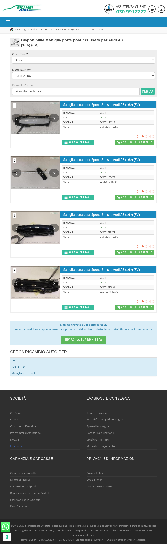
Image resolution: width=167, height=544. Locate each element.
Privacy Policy (95, 473)
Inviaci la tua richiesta (83, 339)
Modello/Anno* (21, 69)
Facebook (16, 446)
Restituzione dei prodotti (25, 486)
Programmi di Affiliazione (25, 433)
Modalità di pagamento (101, 446)
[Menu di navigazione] (9, 21)
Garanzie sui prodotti (23, 473)
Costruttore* (20, 54)
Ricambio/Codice (22, 85)
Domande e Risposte (99, 486)
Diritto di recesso (20, 480)
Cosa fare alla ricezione (100, 433)
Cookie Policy (95, 480)
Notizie (14, 439)
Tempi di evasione (97, 413)
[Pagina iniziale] (12, 29)
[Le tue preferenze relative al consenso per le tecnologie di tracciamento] (7, 537)
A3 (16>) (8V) (19, 366)
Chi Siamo (16, 413)
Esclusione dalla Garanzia (25, 500)
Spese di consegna (98, 426)
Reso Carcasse (18, 506)
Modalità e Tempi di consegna (105, 419)
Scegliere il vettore (98, 439)
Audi (14, 360)
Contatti (15, 419)
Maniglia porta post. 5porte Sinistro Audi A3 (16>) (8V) (101, 105)
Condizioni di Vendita (23, 426)
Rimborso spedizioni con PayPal (29, 493)
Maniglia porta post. (24, 373)
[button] (78, 142)
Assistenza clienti (131, 9)
